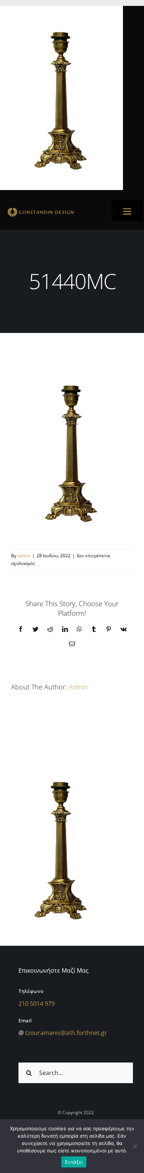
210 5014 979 (36, 1004)
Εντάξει (74, 1162)
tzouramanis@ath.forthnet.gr (66, 1033)
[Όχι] (134, 1146)
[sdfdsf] (53, 209)
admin (23, 555)
